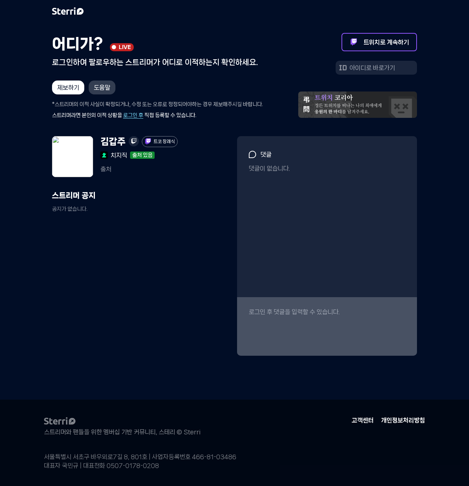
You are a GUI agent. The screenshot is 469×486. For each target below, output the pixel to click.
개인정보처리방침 (403, 420)
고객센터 (363, 420)
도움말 (102, 87)
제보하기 (68, 87)
